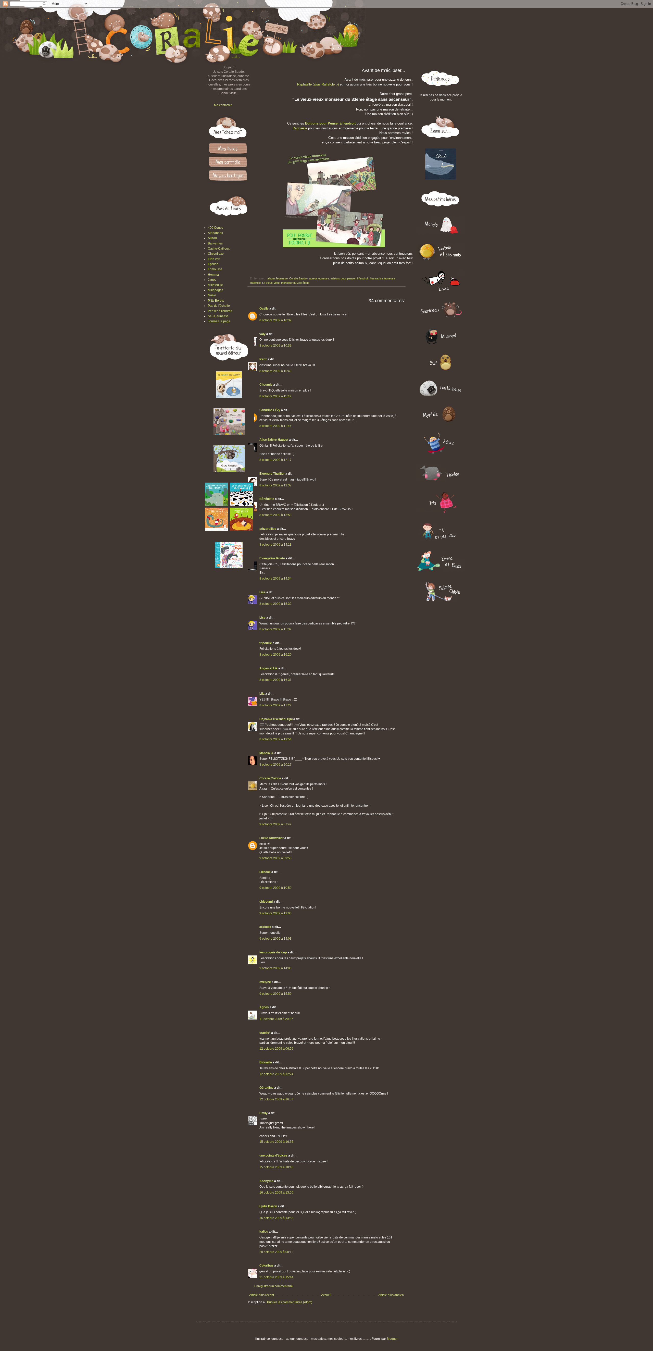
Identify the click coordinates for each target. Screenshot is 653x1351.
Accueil (326, 1295)
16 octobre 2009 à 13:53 (276, 1218)
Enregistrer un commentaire (273, 1286)
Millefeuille (215, 285)
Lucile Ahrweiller (271, 838)
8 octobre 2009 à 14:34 (275, 578)
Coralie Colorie (270, 778)
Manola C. (266, 753)
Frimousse (215, 269)
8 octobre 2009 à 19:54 (275, 739)
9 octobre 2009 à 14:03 (275, 938)
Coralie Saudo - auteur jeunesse (309, 278)
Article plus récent (261, 1295)
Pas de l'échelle (219, 306)
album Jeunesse (277, 278)
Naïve (212, 295)
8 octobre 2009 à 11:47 (275, 426)
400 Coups (215, 227)
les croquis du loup (273, 952)
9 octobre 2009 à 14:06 (275, 968)
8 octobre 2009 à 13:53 (275, 515)
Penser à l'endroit (220, 311)
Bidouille (265, 1062)
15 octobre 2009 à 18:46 (276, 1167)
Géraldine (266, 1087)
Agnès (264, 1007)
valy (262, 334)
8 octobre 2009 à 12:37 (275, 485)
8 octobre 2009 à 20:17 (275, 764)
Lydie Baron (268, 1206)
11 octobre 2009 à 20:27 (276, 1019)
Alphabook (215, 233)
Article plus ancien (391, 1295)
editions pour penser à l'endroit (349, 278)
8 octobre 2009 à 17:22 (275, 705)
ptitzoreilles (267, 529)
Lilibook (265, 872)
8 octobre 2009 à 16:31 (275, 680)
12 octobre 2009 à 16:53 (276, 1099)
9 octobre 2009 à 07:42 (275, 824)
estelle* (264, 1033)
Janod (212, 279)
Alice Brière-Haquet (273, 439)
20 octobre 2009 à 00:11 (276, 1252)
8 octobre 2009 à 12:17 (275, 460)
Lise (262, 592)
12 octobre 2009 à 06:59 (276, 1048)
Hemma (213, 274)
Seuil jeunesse (218, 316)
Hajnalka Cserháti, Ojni (276, 719)
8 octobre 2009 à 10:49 (275, 371)
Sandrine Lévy (269, 410)
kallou (263, 1231)
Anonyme (266, 1181)
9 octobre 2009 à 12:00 (275, 913)
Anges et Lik (268, 668)
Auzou (212, 238)
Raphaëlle (300, 128)
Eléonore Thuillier (272, 473)
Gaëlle (264, 308)
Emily (263, 1113)
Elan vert (214, 259)
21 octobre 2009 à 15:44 (276, 1277)
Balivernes (215, 243)
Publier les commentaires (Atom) (289, 1302)
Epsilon (213, 264)
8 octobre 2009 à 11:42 (275, 396)
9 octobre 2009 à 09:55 (275, 858)
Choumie (265, 384)
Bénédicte (266, 499)
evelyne (265, 982)
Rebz (263, 359)
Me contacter (223, 105)
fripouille (265, 643)
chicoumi (266, 901)
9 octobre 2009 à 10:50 (275, 888)
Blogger (392, 1339)
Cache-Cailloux (219, 248)
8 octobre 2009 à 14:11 (275, 544)
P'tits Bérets (216, 300)
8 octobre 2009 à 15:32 (275, 604)
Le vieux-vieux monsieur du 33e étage (285, 282)
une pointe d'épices (273, 1155)
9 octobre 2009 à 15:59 (275, 994)
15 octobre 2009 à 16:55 (276, 1142)
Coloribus (266, 1265)
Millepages (215, 290)
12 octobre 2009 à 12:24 (276, 1074)
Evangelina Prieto (272, 558)
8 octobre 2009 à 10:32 (275, 320)
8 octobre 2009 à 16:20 (275, 654)
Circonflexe (216, 253)
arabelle (265, 927)
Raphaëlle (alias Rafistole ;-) (318, 84)
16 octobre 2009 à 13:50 (276, 1192)
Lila (262, 693)
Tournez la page (219, 321)
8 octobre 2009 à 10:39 (275, 345)
